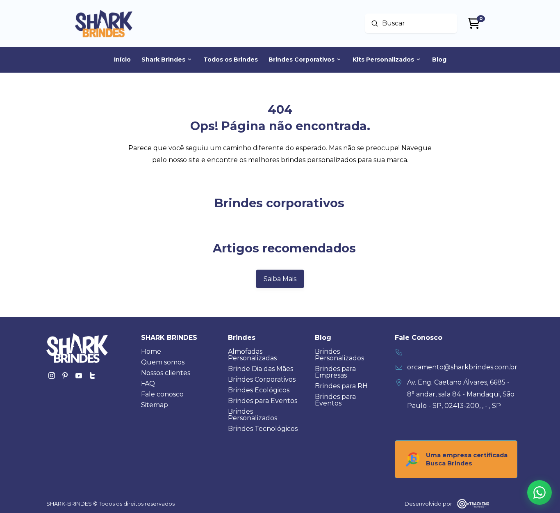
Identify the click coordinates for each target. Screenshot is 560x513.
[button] (539, 492)
